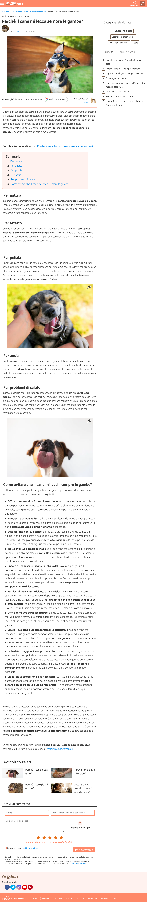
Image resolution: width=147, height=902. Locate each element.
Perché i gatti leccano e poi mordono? (124, 69)
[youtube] (24, 887)
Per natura (16, 161)
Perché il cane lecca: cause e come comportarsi (65, 146)
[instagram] (18, 887)
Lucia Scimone (17, 31)
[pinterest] (30, 887)
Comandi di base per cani (117, 92)
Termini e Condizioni (72, 898)
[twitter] (13, 887)
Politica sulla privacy (90, 898)
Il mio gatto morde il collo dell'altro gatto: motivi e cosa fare (125, 85)
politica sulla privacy (30, 848)
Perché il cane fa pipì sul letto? (120, 96)
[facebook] (7, 887)
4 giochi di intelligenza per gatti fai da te (124, 73)
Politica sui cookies (108, 898)
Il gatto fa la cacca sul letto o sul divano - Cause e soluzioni (125, 103)
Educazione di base (123, 31)
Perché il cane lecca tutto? (36, 772)
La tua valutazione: (36, 842)
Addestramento (19, 11)
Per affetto (16, 166)
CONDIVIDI (134, 5)
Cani (85, 103)
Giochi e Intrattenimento (123, 37)
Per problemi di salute (23, 179)
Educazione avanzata (119, 43)
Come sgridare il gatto (116, 78)
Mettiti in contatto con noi (52, 898)
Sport (135, 43)
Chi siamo (35, 898)
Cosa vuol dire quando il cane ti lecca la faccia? (83, 788)
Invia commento (84, 850)
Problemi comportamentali (36, 11)
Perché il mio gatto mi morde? (84, 772)
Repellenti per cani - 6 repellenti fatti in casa (124, 62)
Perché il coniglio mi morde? (36, 787)
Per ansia (16, 175)
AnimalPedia (6, 11)
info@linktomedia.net (78, 863)
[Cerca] (143, 3)
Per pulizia (16, 170)
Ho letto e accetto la (22, 848)
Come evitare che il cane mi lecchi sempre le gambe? (40, 184)
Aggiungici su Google (57, 99)
